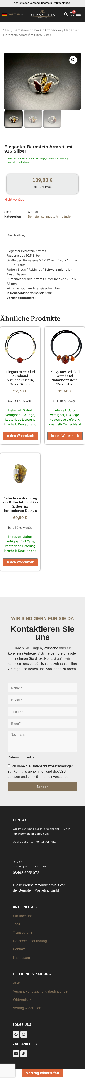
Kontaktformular (46, 841)
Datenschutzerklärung (30, 941)
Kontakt (19, 949)
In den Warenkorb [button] (20, 436)
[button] (66, 14)
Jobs (16, 924)
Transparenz (22, 932)
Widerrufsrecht (24, 1000)
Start (6, 30)
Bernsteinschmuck (27, 30)
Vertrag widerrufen (27, 1008)
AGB (16, 983)
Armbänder (52, 30)
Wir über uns (22, 916)
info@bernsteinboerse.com (31, 833)
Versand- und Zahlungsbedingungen (41, 991)
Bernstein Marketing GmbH (40, 890)
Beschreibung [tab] (17, 235)
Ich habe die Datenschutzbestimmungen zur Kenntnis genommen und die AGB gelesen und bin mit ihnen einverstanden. (41, 771)
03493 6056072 (26, 873)
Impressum (21, 958)
